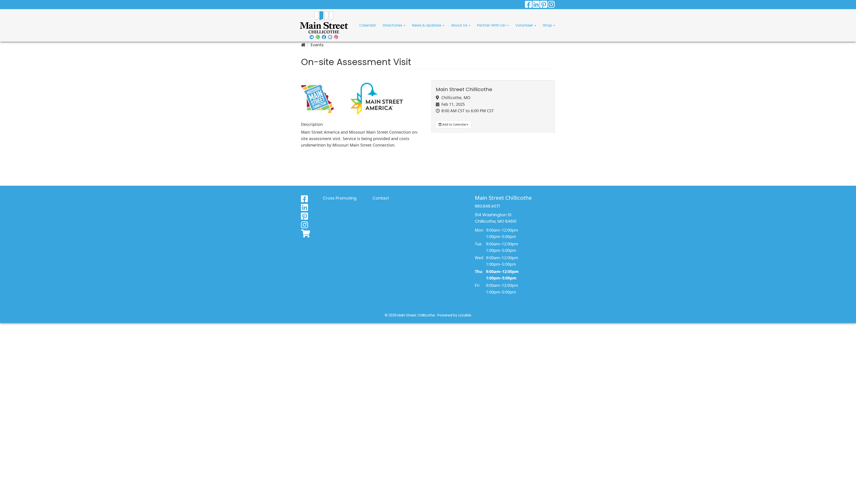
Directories (393, 25)
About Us (459, 25)
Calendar (367, 25)
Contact (380, 198)
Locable (464, 315)
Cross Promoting (339, 198)
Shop (548, 25)
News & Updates (427, 25)
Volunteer (524, 25)
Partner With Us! (491, 25)
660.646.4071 (487, 206)
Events (317, 45)
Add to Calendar (454, 124)
